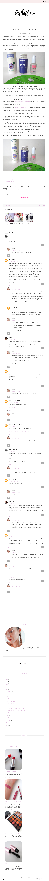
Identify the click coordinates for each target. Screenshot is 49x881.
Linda (11, 337)
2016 (7, 722)
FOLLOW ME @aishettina (24, 877)
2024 (7, 678)
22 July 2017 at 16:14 (16, 552)
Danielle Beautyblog (15, 400)
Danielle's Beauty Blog (14, 407)
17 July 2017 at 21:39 (13, 451)
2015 (7, 723)
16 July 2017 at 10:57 (13, 339)
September (9, 696)
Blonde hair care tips (9, 179)
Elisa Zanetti (13, 479)
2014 (7, 725)
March (8, 717)
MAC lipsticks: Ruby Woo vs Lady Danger (13, 771)
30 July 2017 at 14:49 (16, 586)
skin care (13, 203)
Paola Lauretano (14, 236)
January (8, 720)
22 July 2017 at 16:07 (16, 391)
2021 (7, 683)
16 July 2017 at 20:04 (13, 402)
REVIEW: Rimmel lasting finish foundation (16, 710)
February (9, 718)
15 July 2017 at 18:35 (13, 237)
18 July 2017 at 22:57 (13, 481)
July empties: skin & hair (12, 705)
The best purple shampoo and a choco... (27, 224)
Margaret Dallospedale (16, 424)
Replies (9, 245)
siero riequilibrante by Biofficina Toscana (22, 101)
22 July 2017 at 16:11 (16, 438)
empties (24, 26)
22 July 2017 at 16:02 (16, 289)
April (8, 715)
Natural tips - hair (8, 176)
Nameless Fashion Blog (14, 485)
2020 (7, 684)
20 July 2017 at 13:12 (13, 503)
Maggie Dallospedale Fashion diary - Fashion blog (21, 431)
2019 (7, 686)
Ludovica (12, 501)
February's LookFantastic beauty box (20, 114)
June (8, 712)
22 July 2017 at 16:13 (16, 520)
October (9, 694)
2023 (7, 679)
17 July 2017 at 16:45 (13, 426)
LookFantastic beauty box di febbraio (23, 122)
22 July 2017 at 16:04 (16, 353)
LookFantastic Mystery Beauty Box (9, 224)
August (8, 698)
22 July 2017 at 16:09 (16, 309)
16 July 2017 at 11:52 (13, 372)
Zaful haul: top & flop (11, 701)
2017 (7, 689)
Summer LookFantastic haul (18, 224)
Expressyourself (13, 243)
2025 (7, 676)
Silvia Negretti (13, 449)
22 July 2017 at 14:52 (16, 250)
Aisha (20, 33)
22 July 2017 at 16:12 (16, 468)
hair (10, 203)
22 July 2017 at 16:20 (16, 320)
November (9, 693)
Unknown (12, 259)
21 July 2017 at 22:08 (13, 536)
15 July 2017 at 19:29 (13, 261)
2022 (7, 681)
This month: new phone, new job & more (15, 708)
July (8, 699)
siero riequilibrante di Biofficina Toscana (22, 107)
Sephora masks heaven (12, 703)
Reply (9, 255)
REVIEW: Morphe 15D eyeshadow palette (13, 833)
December (9, 691)
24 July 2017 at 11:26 (13, 577)
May (8, 713)
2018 (7, 688)
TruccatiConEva (13, 384)
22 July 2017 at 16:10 (16, 415)
